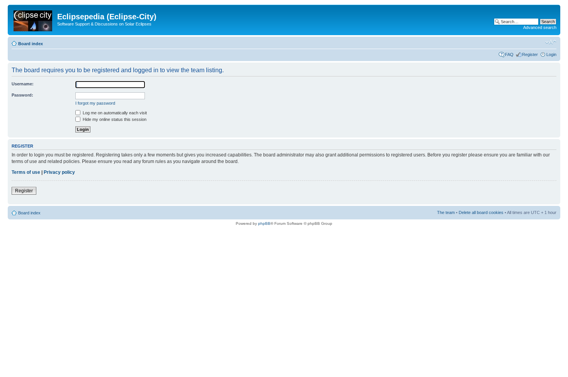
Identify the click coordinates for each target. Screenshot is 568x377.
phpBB (264, 223)
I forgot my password (95, 103)
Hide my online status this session (114, 119)
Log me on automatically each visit (114, 112)
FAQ (509, 54)
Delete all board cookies (481, 212)
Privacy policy (59, 172)
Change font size (550, 42)
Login (551, 54)
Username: (23, 84)
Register (530, 54)
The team (446, 212)
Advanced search (539, 27)
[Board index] (33, 19)
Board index (30, 43)
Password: (22, 95)
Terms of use (26, 172)
